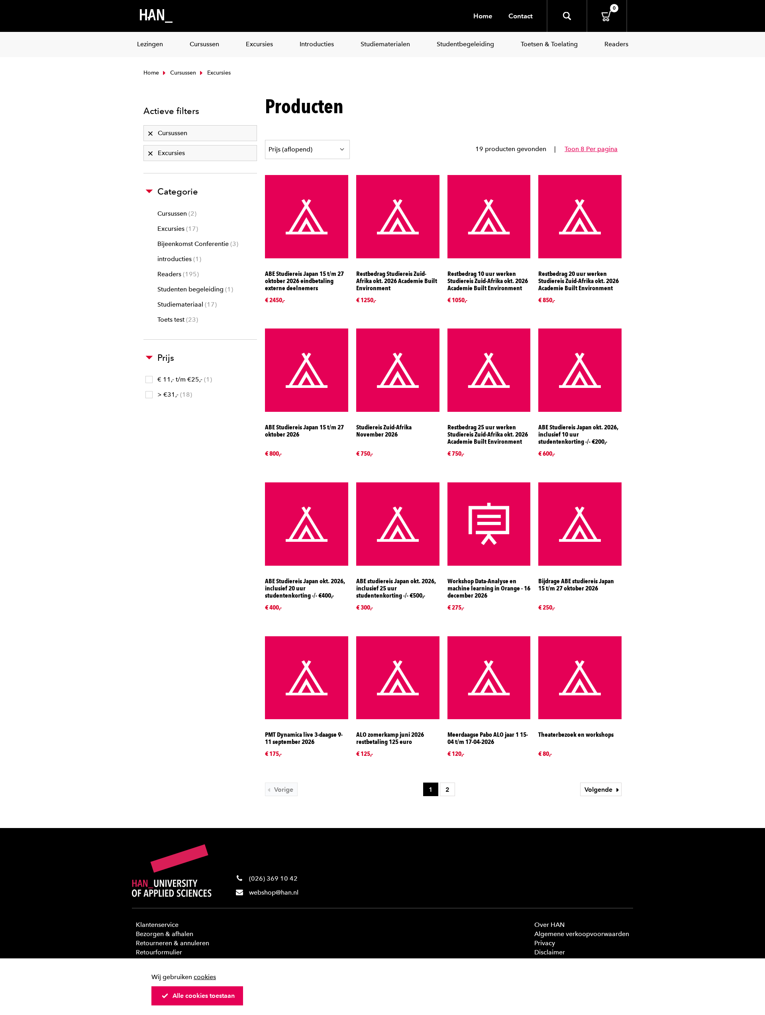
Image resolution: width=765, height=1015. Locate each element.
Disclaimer (549, 952)
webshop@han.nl (273, 892)
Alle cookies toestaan (204, 995)
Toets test (176, 319)
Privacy (544, 943)
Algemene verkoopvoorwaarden (581, 934)
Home (482, 16)
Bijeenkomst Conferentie (196, 244)
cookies (205, 977)
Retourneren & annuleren (172, 943)
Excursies (176, 228)
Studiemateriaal (186, 304)
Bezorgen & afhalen (164, 934)
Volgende (599, 789)
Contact (520, 16)
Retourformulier (159, 952)
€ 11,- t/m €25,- (183, 379)
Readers (177, 274)
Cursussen (182, 72)
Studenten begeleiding (194, 289)
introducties (178, 259)
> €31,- (173, 394)
